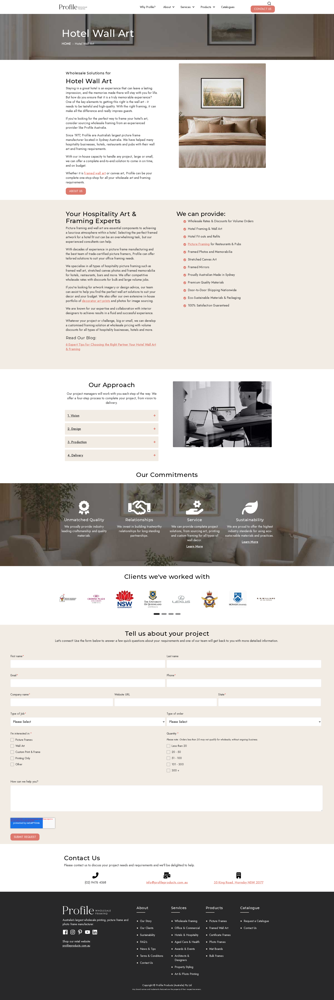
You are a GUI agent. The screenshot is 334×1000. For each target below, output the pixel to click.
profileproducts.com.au (76, 946)
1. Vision (73, 415)
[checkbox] (87, 752)
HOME (67, 43)
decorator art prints (96, 301)
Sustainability (147, 935)
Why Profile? (148, 7)
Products (206, 7)
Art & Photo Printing (187, 974)
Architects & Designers (182, 958)
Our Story (146, 921)
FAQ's (143, 942)
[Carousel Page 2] (164, 614)
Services (186, 7)
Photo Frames (217, 942)
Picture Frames (218, 921)
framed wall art (95, 173)
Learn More (194, 546)
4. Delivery (75, 455)
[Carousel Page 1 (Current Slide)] (157, 614)
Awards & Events (185, 949)
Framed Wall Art (218, 928)
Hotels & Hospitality (186, 935)
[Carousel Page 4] (178, 614)
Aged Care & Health (187, 942)
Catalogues (227, 7)
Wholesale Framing (186, 921)
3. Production (77, 442)
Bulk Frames (216, 956)
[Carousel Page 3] (171, 614)
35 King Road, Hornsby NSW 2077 (238, 882)
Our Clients (146, 928)
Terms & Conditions (151, 956)
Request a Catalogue (256, 921)
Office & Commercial (187, 928)
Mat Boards (216, 949)
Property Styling (184, 967)
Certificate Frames (220, 935)
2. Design (74, 429)
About (167, 7)
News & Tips (148, 949)
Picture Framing (199, 244)
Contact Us (146, 963)
